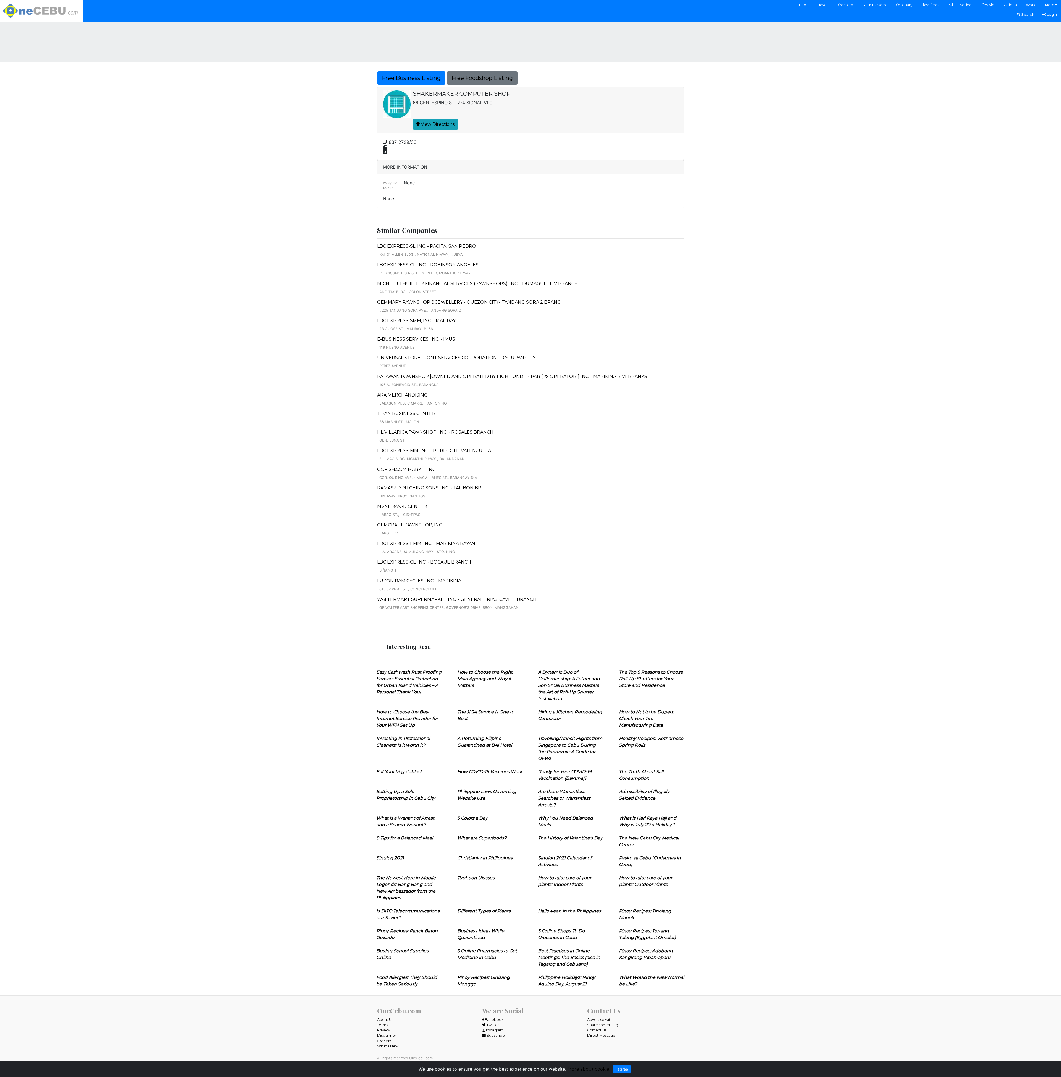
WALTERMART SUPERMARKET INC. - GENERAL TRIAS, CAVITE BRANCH (457, 599)
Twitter (492, 1025)
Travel (822, 5)
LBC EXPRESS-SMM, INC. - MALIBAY (416, 320)
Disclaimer (386, 1035)
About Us (385, 1020)
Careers (384, 1041)
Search (1027, 14)
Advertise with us (602, 1020)
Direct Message (601, 1035)
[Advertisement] (530, 41)
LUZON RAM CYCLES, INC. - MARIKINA (419, 580)
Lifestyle (987, 5)
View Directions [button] (437, 124)
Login (1051, 14)
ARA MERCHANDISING (402, 395)
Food (804, 5)
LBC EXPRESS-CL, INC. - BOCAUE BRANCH (424, 562)
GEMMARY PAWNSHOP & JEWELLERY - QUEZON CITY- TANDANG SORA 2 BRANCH (470, 302)
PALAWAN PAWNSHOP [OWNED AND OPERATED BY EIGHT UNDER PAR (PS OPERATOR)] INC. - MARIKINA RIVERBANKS (512, 376)
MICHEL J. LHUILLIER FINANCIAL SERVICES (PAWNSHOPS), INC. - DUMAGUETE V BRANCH (477, 283)
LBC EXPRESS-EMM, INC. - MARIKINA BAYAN (426, 543)
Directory (844, 5)
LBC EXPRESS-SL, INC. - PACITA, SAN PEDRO (426, 246)
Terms (382, 1025)
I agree (621, 1069)
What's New (387, 1046)
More (1049, 5)
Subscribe (495, 1035)
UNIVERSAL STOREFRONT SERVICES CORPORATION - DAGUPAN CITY (456, 357)
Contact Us (596, 1030)
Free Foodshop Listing (482, 78)
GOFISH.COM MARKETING (406, 469)
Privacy (383, 1030)
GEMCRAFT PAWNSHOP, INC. (410, 525)
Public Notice (959, 5)
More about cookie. (589, 1069)
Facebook (493, 1020)
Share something (602, 1025)
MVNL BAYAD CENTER (402, 506)
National (1010, 5)
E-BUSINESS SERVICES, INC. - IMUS (416, 339)
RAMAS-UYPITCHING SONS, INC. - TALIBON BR (429, 488)
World (1031, 5)
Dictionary (903, 5)
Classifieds (930, 5)
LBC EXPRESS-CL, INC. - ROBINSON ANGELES (428, 264)
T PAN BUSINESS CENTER (406, 413)
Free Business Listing (411, 78)
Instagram (494, 1030)
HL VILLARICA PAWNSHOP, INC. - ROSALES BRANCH (435, 432)
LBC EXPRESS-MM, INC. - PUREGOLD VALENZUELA (434, 450)
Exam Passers (873, 5)
